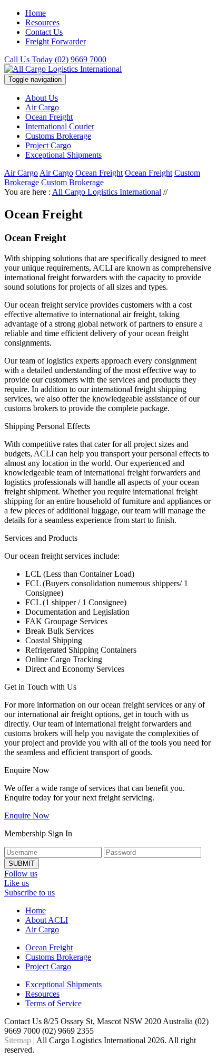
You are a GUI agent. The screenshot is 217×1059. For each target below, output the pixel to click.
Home (35, 12)
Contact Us (44, 31)
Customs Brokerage (58, 135)
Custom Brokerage (72, 182)
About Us (41, 97)
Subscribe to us (29, 892)
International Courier (59, 126)
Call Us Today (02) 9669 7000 (55, 59)
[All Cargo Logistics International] (63, 68)
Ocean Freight (49, 116)
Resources (42, 22)
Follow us (20, 873)
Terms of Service (53, 1003)
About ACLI (46, 919)
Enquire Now (27, 815)
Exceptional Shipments (63, 154)
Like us (16, 883)
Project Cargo (48, 145)
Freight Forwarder (55, 41)
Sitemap (17, 1040)
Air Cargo (42, 107)
